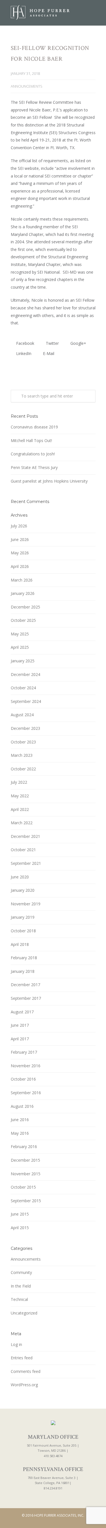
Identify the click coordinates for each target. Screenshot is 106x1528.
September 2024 (26, 701)
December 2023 (25, 728)
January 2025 (22, 660)
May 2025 (20, 634)
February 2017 (24, 1052)
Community (21, 1272)
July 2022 (19, 782)
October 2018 (23, 930)
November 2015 (25, 1173)
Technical (19, 1299)
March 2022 (22, 822)
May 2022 (20, 795)
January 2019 (22, 917)
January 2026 (22, 593)
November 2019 (25, 903)
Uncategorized (24, 1313)
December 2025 (25, 607)
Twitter (52, 343)
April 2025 (20, 647)
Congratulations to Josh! (33, 454)
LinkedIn (23, 353)
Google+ (77, 343)
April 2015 (20, 1227)
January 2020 (22, 890)
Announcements (26, 86)
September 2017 (26, 998)
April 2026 (20, 566)
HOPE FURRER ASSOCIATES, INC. (59, 1515)
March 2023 (22, 755)
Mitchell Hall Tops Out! (31, 440)
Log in (16, 1344)
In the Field (21, 1286)
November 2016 (25, 1065)
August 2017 (22, 1012)
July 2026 (19, 526)
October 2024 (23, 687)
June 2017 (20, 1025)
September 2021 (26, 863)
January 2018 (22, 971)
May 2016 (20, 1133)
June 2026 (20, 539)
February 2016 (24, 1146)
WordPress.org (24, 1384)
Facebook (24, 343)
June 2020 (20, 877)
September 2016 (26, 1092)
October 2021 (23, 849)
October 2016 (23, 1079)
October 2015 (23, 1187)
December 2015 (25, 1160)
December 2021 (25, 836)
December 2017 (25, 984)
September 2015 (26, 1200)
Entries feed (22, 1357)
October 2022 (23, 769)
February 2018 (24, 957)
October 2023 (23, 742)
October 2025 (23, 620)
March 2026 (22, 580)
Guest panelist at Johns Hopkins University (49, 481)
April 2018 (20, 944)
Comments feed (25, 1371)
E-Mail (48, 353)
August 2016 (22, 1106)
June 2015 (20, 1214)
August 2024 (22, 714)
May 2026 (20, 552)
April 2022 (20, 809)
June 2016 (20, 1119)
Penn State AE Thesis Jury (34, 467)
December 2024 (25, 674)
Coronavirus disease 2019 (34, 427)
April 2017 (20, 1038)
